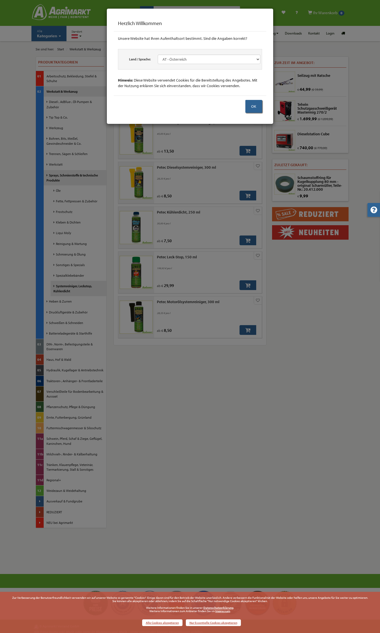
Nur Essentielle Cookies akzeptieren (213, 623)
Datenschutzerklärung (218, 608)
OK (253, 106)
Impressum (222, 611)
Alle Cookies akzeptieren (162, 623)
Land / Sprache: (140, 59)
